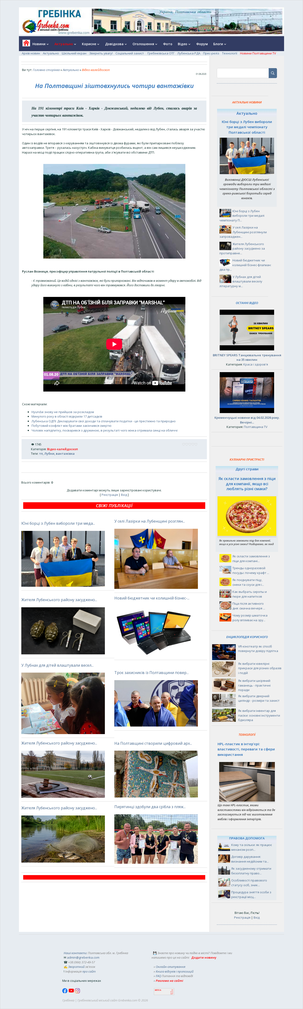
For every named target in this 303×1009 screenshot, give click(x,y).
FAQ (158, 976)
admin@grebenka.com (83, 957)
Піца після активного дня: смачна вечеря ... (248, 605)
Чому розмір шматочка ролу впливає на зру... (249, 617)
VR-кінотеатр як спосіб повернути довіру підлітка (258, 648)
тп (41, 453)
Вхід (124, 495)
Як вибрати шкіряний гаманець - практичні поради (254, 685)
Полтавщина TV (255, 427)
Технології (229, 53)
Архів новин (31, 53)
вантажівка (65, 453)
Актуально (51, 53)
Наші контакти (75, 953)
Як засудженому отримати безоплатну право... (251, 870)
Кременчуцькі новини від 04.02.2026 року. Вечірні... (247, 419)
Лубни (49, 453)
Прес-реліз (211, 53)
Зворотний (76, 967)
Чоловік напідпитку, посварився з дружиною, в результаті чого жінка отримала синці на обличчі (104, 430)
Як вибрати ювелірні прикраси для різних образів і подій (259, 668)
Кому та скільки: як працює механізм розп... (251, 847)
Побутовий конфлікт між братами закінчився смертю (71, 425)
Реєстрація (110, 495)
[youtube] (71, 992)
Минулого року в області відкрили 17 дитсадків (66, 416)
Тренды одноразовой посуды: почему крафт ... (250, 570)
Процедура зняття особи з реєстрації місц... (251, 894)
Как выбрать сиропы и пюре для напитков (249, 594)
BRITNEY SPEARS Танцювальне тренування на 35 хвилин (247, 357)
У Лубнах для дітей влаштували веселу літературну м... (240, 281)
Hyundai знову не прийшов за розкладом (62, 412)
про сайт (89, 971)
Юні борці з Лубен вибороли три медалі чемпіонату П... (241, 215)
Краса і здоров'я (255, 364)
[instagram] (77, 992)
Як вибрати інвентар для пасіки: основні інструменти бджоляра (259, 715)
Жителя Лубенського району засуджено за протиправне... (242, 248)
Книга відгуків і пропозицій (174, 971)
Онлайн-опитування (170, 967)
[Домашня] (24, 44)
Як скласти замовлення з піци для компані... (251, 558)
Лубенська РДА (188, 53)
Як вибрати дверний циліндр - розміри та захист (259, 698)
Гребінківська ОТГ (160, 53)
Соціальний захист (130, 53)
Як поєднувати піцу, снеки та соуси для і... (248, 582)
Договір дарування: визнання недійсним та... (250, 859)
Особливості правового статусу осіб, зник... (249, 882)
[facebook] (65, 992)
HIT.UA (158, 990)
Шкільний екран (74, 53)
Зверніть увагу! (101, 53)
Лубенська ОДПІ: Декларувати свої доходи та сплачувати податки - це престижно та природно (103, 421)
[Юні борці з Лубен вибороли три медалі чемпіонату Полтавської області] (247, 173)
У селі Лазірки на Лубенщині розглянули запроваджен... (243, 232)
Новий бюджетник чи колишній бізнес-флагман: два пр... (245, 265)
